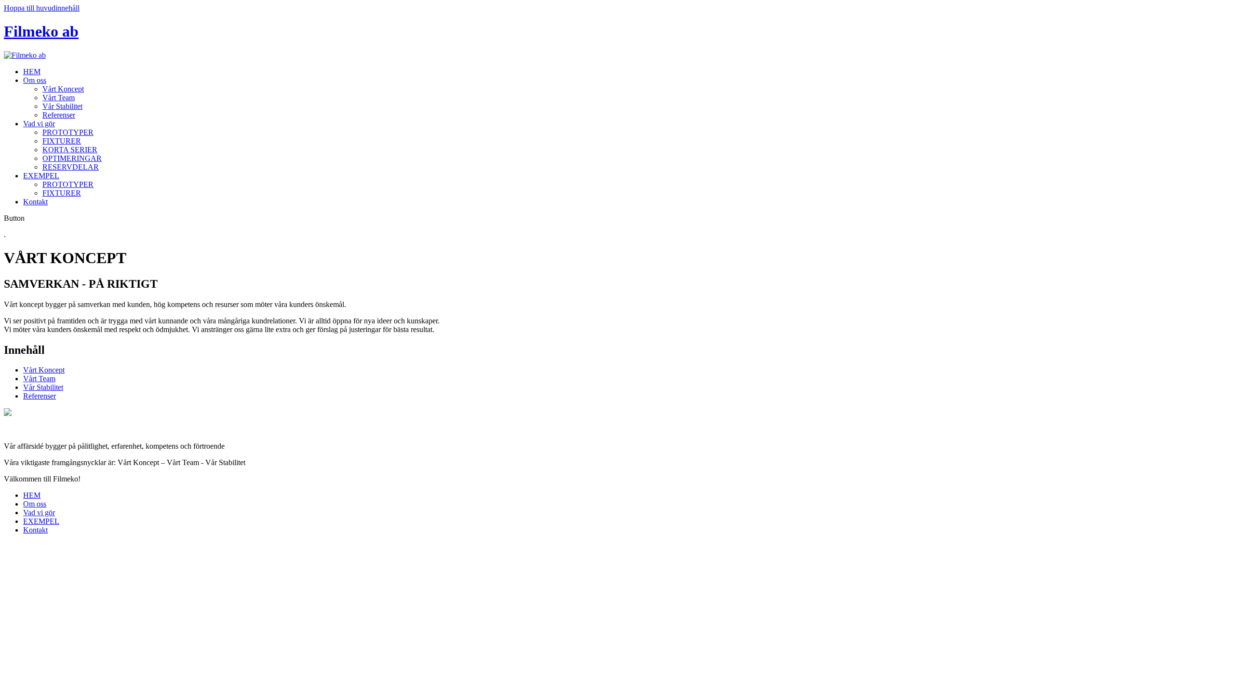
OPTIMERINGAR (72, 158)
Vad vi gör (39, 124)
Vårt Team (58, 97)
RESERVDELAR (70, 167)
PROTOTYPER (68, 132)
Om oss (34, 80)
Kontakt (35, 202)
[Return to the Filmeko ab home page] (25, 55)
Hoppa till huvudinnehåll (42, 8)
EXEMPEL (41, 176)
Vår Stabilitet (62, 106)
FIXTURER (61, 141)
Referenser (58, 115)
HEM (31, 71)
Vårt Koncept (63, 89)
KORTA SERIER (69, 150)
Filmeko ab (41, 31)
